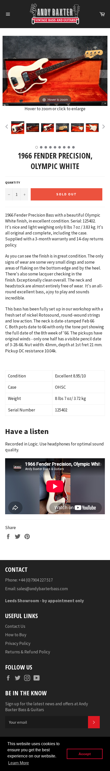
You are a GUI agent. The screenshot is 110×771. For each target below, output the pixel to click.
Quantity (12, 182)
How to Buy (15, 635)
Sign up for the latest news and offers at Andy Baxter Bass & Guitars (46, 706)
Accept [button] (85, 754)
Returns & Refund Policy (27, 652)
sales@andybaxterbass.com (42, 588)
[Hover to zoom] (55, 70)
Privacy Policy (17, 643)
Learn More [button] (18, 763)
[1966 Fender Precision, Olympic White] (17, 127)
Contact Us (15, 626)
